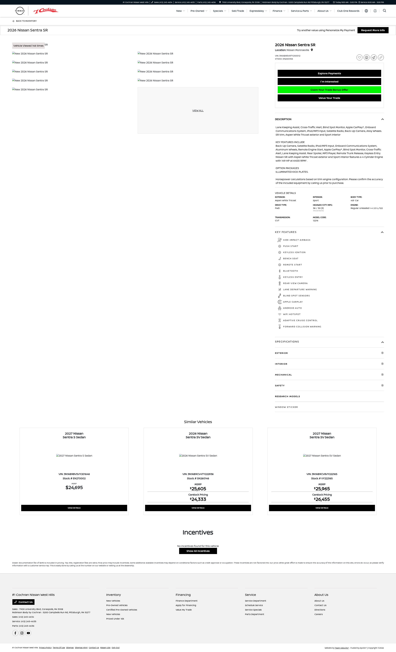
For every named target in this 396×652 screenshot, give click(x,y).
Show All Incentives (198, 551)
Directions (319, 609)
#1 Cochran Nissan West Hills (25, 647)
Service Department (255, 600)
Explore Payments (329, 73)
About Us (321, 595)
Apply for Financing (186, 605)
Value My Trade (184, 609)
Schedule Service (254, 605)
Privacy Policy (45, 647)
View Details (74, 508)
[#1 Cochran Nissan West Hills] (38, 10)
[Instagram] (22, 633)
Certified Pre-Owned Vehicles (121, 609)
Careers (318, 614)
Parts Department (254, 614)
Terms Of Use (59, 647)
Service (250, 595)
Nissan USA (105, 647)
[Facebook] (15, 633)
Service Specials (253, 609)
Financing (183, 595)
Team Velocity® (342, 648)
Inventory (113, 595)
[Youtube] (28, 633)
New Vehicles (113, 600)
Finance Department (187, 600)
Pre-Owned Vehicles (116, 605)
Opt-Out (116, 647)
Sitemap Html (81, 647)
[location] (220, 2)
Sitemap (70, 647)
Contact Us (25, 602)
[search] (384, 11)
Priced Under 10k (115, 618)
